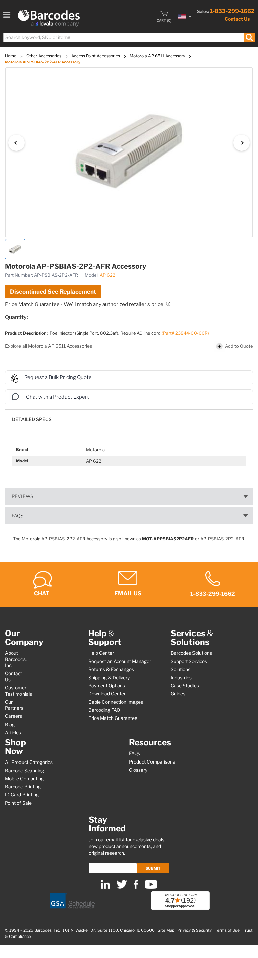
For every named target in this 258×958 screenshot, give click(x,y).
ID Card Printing (22, 794)
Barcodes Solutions (191, 653)
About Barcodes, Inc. (16, 659)
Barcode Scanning (24, 770)
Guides (178, 693)
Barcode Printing (23, 786)
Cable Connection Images (115, 702)
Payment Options (106, 685)
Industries (181, 677)
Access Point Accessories (96, 55)
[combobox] (128, 37)
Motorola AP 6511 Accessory (158, 55)
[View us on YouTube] (151, 887)
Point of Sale (18, 803)
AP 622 (107, 275)
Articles (13, 732)
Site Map (166, 930)
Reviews (22, 496)
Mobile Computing (24, 778)
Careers (13, 716)
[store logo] (49, 18)
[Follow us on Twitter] (122, 887)
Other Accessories (44, 55)
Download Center (107, 693)
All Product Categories (29, 762)
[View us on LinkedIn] (105, 887)
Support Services (189, 661)
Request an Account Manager (119, 661)
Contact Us (237, 19)
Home (11, 55)
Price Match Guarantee (112, 718)
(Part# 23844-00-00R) (185, 333)
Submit (153, 868)
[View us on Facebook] (136, 887)
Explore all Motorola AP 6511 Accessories (49, 346)
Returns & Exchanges (111, 669)
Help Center (101, 653)
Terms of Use (227, 930)
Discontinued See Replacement (53, 291)
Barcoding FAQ (104, 710)
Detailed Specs (32, 419)
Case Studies (185, 685)
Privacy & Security (194, 930)
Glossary (138, 770)
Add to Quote (239, 346)
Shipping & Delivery (109, 677)
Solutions (180, 669)
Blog (10, 724)
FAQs (18, 515)
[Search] (249, 37)
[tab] (129, 416)
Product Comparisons (152, 762)
